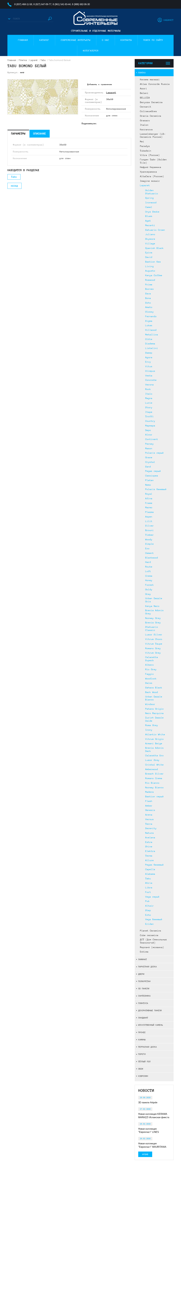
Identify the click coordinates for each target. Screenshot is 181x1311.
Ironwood (151, 202)
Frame (148, 503)
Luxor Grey (152, 760)
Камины (142, 1039)
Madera (149, 792)
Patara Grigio (154, 709)
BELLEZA (145, 98)
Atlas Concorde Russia (155, 84)
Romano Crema (153, 778)
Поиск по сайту (153, 40)
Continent (151, 439)
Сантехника (144, 996)
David (148, 257)
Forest (149, 585)
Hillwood (151, 330)
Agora (148, 357)
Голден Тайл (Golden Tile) (153, 161)
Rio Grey (151, 669)
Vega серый (152, 897)
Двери (141, 974)
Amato (148, 307)
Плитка (142, 72)
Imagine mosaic (150, 181)
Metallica (151, 334)
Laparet (145, 185)
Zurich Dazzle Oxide (154, 719)
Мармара (150, 425)
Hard (148, 562)
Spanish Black (154, 248)
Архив (145, 1154)
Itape (148, 412)
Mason (148, 448)
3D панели (143, 988)
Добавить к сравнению (99, 84)
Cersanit (145, 107)
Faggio (149, 674)
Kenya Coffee (153, 275)
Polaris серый (154, 453)
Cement (149, 553)
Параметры (18, 133)
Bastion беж (153, 262)
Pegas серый (153, 471)
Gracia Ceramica (150, 116)
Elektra (150, 851)
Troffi (149, 416)
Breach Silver (154, 774)
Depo (148, 430)
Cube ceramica (149, 935)
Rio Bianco (152, 783)
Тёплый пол (144, 1061)
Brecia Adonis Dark (154, 749)
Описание (39, 133)
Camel (148, 207)
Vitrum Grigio (154, 739)
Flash (148, 801)
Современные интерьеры (75, 40)
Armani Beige (153, 743)
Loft (148, 571)
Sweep (148, 353)
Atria (148, 883)
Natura (149, 833)
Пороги (142, 1054)
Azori (143, 88)
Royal (148, 494)
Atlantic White (155, 734)
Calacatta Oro (154, 755)
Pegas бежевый (154, 865)
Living (149, 266)
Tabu (148, 878)
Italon (144, 125)
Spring (149, 198)
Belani (144, 93)
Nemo (148, 485)
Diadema (150, 343)
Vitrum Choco (153, 639)
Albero (149, 665)
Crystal (150, 462)
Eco (147, 548)
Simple (149, 544)
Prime (148, 284)
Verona (149, 384)
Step (148, 910)
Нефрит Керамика (150, 167)
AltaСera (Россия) (152, 176)
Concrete (151, 380)
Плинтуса (143, 1003)
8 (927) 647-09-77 (42, 4)
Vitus (148, 366)
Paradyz (145, 146)
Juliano (150, 234)
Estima (144, 952)
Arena (148, 815)
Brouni (149, 530)
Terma (148, 856)
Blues (148, 216)
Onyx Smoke (152, 212)
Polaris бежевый (156, 489)
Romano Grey (153, 648)
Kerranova (146, 129)
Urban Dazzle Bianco (153, 698)
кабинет (169, 20)
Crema (148, 576)
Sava (148, 293)
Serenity (151, 828)
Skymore (150, 239)
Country (150, 421)
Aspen (148, 516)
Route (148, 567)
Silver (149, 526)
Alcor (148, 434)
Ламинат (142, 959)
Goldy (148, 589)
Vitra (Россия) (150, 155)
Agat (148, 221)
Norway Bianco (154, 787)
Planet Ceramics (150, 931)
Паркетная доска (147, 966)
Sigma (148, 321)
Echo (148, 915)
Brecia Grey (153, 622)
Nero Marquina (154, 713)
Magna (148, 398)
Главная (23, 40)
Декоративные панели (150, 1010)
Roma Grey (151, 725)
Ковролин (143, 1076)
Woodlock (151, 678)
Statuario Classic (151, 628)
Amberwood (151, 769)
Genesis (150, 810)
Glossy (149, 312)
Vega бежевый (153, 919)
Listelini (151, 348)
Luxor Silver (153, 634)
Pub (147, 901)
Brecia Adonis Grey (154, 612)
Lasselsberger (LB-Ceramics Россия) (152, 135)
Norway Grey (153, 618)
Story (148, 407)
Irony (148, 730)
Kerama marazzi (150, 79)
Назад (14, 186)
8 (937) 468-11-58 (23, 4)
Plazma (149, 512)
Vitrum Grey (153, 653)
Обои (140, 1069)
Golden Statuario (151, 192)
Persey (149, 444)
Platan (149, 480)
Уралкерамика (148, 172)
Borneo (149, 289)
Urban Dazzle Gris (153, 600)
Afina (148, 498)
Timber (149, 535)
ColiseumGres (148, 111)
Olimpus (150, 371)
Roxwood (150, 280)
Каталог (44, 40)
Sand (148, 466)
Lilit (148, 521)
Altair (149, 906)
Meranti (150, 225)
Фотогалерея (90, 50)
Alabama (150, 874)
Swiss (148, 683)
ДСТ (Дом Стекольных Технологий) (153, 941)
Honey (148, 580)
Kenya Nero (152, 606)
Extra (148, 842)
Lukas (148, 325)
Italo (148, 394)
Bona (148, 298)
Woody (148, 539)
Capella (150, 869)
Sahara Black (153, 687)
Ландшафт (143, 1017)
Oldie (148, 339)
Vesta (148, 375)
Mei (142, 141)
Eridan (149, 924)
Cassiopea (151, 475)
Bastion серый (154, 796)
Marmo (148, 507)
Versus (149, 819)
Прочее (142, 1032)
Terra (148, 824)
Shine (148, 846)
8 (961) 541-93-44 (62, 4)
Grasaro (145, 120)
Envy (148, 362)
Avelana (150, 837)
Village (150, 243)
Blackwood (151, 558)
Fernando (151, 316)
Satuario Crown (155, 230)
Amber (148, 806)
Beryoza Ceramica (151, 102)
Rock (148, 389)
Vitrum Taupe (153, 644)
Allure (149, 860)
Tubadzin (145, 151)
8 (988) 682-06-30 (81, 4)
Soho (148, 303)
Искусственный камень (150, 1025)
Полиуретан (144, 981)
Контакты (126, 40)
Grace (148, 457)
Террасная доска (147, 1047)
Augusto (150, 271)
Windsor (150, 704)
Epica (148, 252)
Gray (148, 594)
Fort (148, 892)
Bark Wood (151, 692)
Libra (148, 887)
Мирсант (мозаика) (152, 947)
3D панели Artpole (147, 1102)
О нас (105, 40)
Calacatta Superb (151, 659)
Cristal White (154, 765)
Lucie (148, 403)
